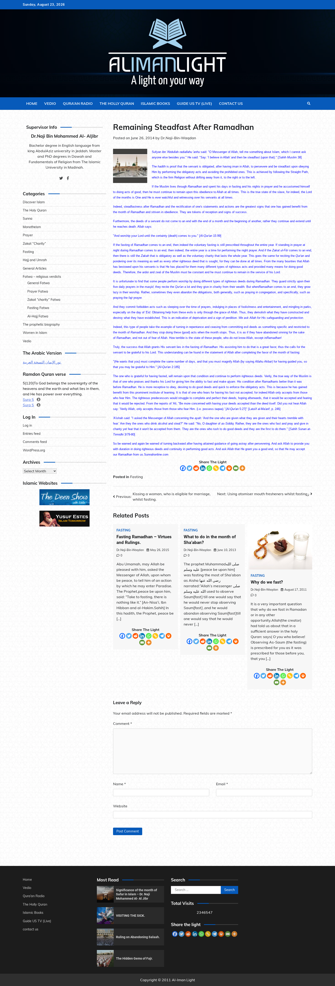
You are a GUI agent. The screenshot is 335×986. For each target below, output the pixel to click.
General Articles (34, 268)
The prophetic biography (41, 324)
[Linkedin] (203, 468)
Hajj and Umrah (35, 260)
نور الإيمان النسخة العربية (42, 362)
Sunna (27, 218)
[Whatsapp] (209, 468)
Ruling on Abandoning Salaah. (138, 937)
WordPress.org (34, 450)
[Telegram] (222, 468)
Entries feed (32, 434)
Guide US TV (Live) (194, 103)
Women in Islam (35, 333)
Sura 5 (28, 399)
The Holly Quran (117, 103)
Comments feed (35, 442)
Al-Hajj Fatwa (37, 316)
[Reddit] (196, 468)
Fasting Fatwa (38, 308)
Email (222, 784)
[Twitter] (189, 468)
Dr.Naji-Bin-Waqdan (178, 138)
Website (120, 806)
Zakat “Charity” (34, 244)
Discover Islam (34, 202)
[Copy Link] (216, 468)
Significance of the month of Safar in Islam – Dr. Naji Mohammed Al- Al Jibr (136, 894)
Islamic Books (155, 103)
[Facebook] (183, 468)
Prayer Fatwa (37, 291)
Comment (122, 723)
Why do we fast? (267, 582)
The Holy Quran (34, 210)
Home (31, 103)
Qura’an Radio (78, 103)
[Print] (229, 468)
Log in (27, 425)
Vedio (50, 103)
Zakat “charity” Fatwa (43, 300)
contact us (231, 103)
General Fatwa (38, 283)
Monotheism (32, 227)
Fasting (136, 476)
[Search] (308, 103)
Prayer (28, 235)
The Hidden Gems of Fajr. (134, 958)
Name (119, 784)
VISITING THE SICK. (130, 915)
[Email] (236, 468)
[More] (242, 468)
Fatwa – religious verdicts (42, 277)
